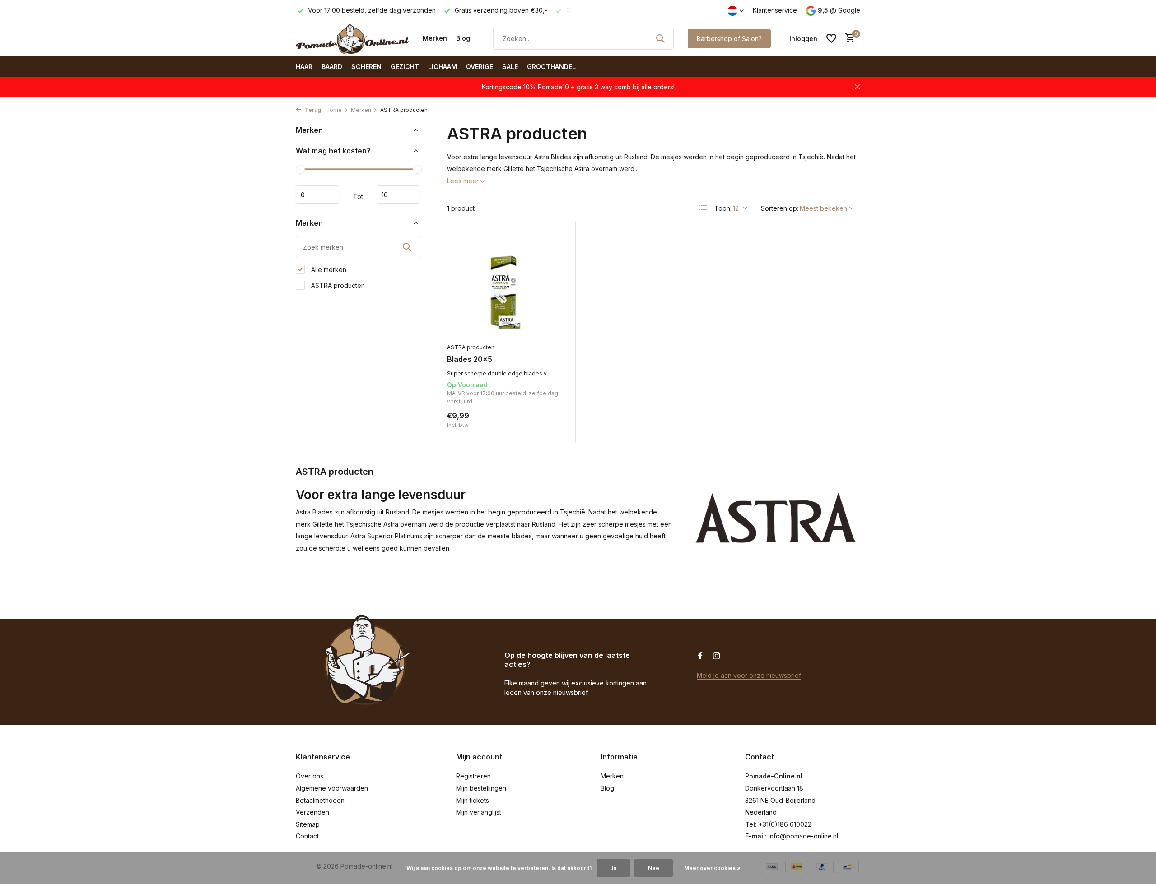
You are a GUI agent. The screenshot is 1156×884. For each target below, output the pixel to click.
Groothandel (551, 66)
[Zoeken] (660, 38)
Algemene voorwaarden (332, 788)
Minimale (317, 194)
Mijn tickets (472, 800)
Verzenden (312, 812)
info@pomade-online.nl (803, 836)
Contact (307, 836)
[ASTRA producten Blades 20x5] (504, 287)
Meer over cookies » (712, 868)
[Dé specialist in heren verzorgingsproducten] (352, 38)
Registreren (473, 776)
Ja (613, 868)
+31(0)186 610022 (785, 824)
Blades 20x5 (469, 359)
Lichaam (442, 66)
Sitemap (308, 824)
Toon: (723, 208)
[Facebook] (700, 656)
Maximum (398, 194)
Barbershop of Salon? (729, 38)
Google (849, 10)
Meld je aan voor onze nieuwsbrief (749, 675)
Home (334, 109)
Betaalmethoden (320, 800)
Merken (435, 38)
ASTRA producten (337, 285)
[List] (703, 208)
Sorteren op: (779, 208)
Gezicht (405, 66)
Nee (653, 868)
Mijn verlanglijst (478, 812)
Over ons (309, 776)
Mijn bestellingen (481, 788)
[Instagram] (716, 656)
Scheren (366, 66)
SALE (510, 66)
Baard (332, 66)
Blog (463, 38)
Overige (479, 66)
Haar (304, 66)
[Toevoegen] (546, 419)
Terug (312, 109)
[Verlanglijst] (831, 38)
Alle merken (327, 269)
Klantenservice (775, 10)
